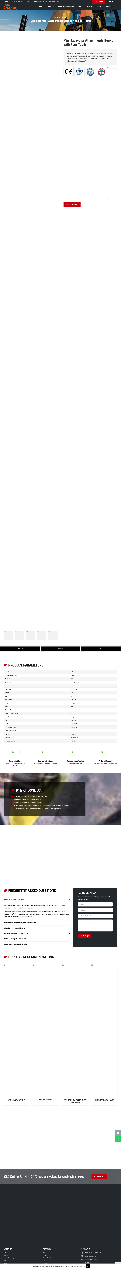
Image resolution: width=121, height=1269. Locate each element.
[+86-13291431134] (83, 1263)
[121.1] (8, 635)
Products (6, 1255)
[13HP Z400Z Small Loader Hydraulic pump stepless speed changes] (104, 1034)
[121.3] (30, 635)
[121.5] (52, 635)
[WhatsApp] (118, 1139)
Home (5, 1252)
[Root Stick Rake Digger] (46, 1034)
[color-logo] (11, 7)
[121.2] (19, 635)
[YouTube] (109, 1)
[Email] (118, 1133)
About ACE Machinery (9, 1258)
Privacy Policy (81, 1266)
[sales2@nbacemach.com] (83, 1256)
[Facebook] (112, 1)
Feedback (6, 1263)
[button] (115, 7)
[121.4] (42, 635)
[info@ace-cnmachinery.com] (83, 1259)
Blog (5, 1260)
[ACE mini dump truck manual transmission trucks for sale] (17, 1034)
